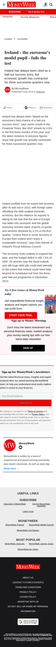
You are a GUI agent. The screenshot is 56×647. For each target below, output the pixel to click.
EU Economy (22, 39)
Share (9, 107)
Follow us (32, 107)
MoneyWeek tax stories (28, 549)
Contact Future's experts (28, 582)
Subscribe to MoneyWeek (15, 504)
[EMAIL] (21, 447)
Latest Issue (28, 511)
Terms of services (36, 411)
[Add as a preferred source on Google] (28, 621)
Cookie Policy (28, 597)
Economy (8, 39)
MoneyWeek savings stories (41, 544)
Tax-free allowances (29, 17)
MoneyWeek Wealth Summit (41, 525)
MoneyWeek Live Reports (28, 530)
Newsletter (47, 107)
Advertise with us (28, 601)
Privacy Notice (38, 414)
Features (40, 91)
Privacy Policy (28, 592)
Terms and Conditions (28, 587)
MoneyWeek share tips (15, 544)
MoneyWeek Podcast (15, 525)
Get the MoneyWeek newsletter (41, 505)
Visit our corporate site (42, 635)
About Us (28, 577)
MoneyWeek (22, 88)
